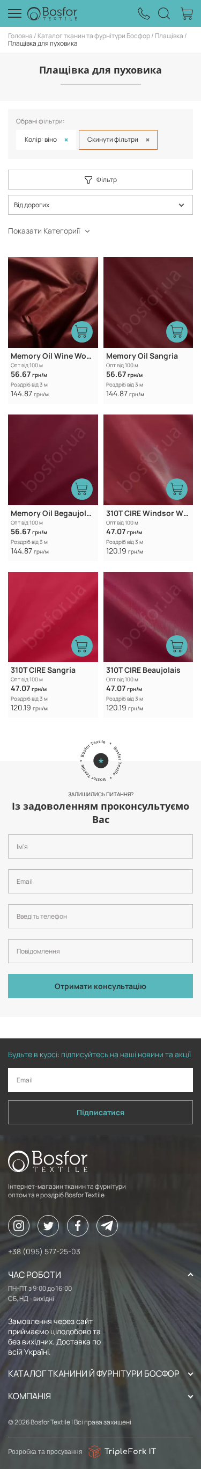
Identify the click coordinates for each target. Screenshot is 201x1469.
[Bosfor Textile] (52, 13)
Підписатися (100, 1112)
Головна (20, 35)
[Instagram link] (18, 1226)
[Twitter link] (48, 1226)
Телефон (19, 900)
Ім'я (12, 830)
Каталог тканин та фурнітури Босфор (94, 35)
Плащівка (169, 35)
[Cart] (187, 14)
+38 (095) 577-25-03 (44, 1251)
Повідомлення (26, 935)
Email (14, 865)
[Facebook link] (77, 1226)
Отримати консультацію (100, 986)
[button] (100, 205)
